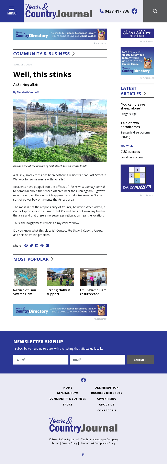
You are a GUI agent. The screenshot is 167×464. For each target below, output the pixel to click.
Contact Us (106, 410)
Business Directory (106, 393)
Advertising (106, 398)
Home (67, 387)
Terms (55, 443)
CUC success (130, 151)
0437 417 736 (116, 11)
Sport (68, 404)
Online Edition (107, 387)
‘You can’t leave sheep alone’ (133, 106)
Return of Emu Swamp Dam (24, 292)
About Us (106, 404)
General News (68, 393)
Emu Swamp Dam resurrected (93, 292)
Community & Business (41, 53)
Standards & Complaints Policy (97, 443)
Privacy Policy (69, 443)
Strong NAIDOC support (59, 292)
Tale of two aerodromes (130, 125)
